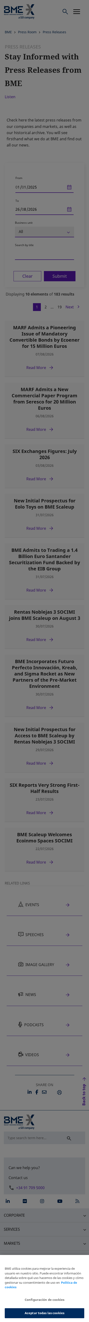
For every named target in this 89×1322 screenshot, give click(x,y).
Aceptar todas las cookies (44, 1313)
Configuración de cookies (44, 1300)
